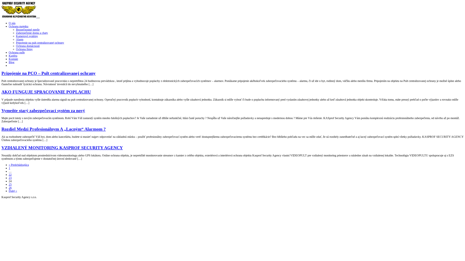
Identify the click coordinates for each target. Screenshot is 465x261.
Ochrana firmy (24, 49)
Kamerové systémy (27, 36)
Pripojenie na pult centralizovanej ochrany (40, 42)
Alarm (19, 39)
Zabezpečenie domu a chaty (32, 32)
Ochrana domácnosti (28, 45)
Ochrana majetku (18, 26)
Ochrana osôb (17, 52)
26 (10, 187)
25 (10, 184)
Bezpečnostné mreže (28, 29)
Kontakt (13, 59)
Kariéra (13, 55)
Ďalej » (13, 190)
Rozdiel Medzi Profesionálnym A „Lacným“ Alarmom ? (53, 129)
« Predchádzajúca (19, 164)
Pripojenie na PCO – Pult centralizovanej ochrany (48, 73)
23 (10, 177)
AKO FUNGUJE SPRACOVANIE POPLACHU (46, 92)
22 (10, 174)
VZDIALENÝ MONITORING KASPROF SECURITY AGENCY (62, 147)
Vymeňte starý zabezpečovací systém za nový (43, 110)
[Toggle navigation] (38, 17)
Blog (11, 62)
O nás (12, 23)
